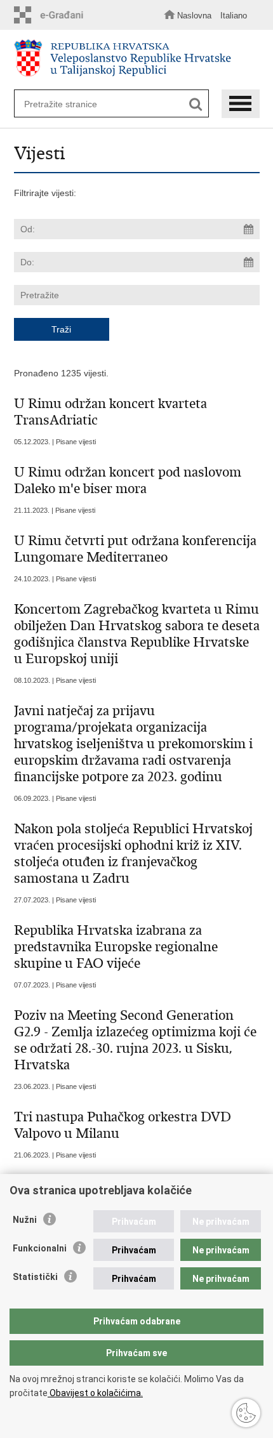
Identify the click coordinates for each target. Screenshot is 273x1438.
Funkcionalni (40, 1248)
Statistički (35, 1277)
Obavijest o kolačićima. (95, 1393)
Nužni (25, 1220)
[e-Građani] (52, 14)
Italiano (233, 15)
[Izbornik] (241, 103)
